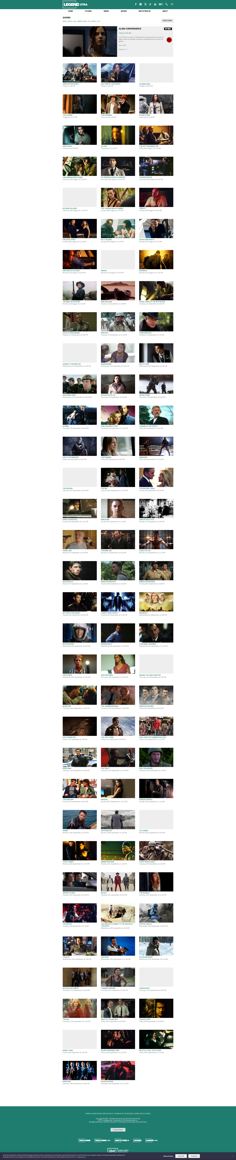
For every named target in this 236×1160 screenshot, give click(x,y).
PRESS (148, 1114)
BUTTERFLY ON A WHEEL (71, 613)
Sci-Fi (126, 49)
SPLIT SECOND (106, 239)
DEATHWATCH (68, 582)
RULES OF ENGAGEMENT (71, 333)
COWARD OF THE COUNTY (148, 426)
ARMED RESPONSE (107, 862)
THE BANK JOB (106, 550)
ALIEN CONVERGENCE (130, 28)
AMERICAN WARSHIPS (147, 582)
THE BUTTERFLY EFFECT (110, 613)
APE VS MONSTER (69, 737)
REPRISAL (104, 799)
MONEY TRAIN (68, 1050)
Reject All (181, 1156)
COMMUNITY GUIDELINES (124, 1114)
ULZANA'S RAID (144, 84)
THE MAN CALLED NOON (71, 302)
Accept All (194, 1156)
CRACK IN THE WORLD (70, 84)
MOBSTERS (67, 1081)
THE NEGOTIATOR (145, 177)
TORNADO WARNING (108, 988)
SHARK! (65, 830)
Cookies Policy (81, 1157)
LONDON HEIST (144, 988)
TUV (89, 21)
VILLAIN (104, 146)
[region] (118, 1156)
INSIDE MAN (67, 768)
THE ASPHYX (67, 924)
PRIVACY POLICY (108, 1114)
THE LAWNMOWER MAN (109, 706)
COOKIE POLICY (139, 1114)
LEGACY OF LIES (145, 550)
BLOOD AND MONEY (146, 957)
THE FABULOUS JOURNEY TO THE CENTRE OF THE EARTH (117, 925)
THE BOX (66, 1019)
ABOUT (165, 11)
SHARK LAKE (67, 550)
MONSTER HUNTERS (108, 582)
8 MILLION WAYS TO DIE (109, 426)
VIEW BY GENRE (167, 21)
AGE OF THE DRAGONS (71, 457)
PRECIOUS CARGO (69, 239)
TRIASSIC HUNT (145, 1019)
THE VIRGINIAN (106, 115)
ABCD (65, 21)
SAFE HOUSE (67, 146)
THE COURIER (67, 115)
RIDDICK (104, 270)
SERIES (106, 11)
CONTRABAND (106, 457)
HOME (70, 11)
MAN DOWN (105, 519)
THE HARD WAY (68, 799)
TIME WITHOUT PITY (146, 519)
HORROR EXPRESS (145, 799)
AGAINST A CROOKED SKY (72, 364)
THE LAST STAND (107, 737)
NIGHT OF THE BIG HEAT (109, 1019)
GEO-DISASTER (106, 830)
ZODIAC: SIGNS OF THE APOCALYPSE (152, 302)
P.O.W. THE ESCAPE (146, 768)
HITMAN (66, 426)
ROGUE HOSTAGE (107, 1081)
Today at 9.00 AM (125, 33)
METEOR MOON (68, 644)
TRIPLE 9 (142, 208)
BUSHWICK (143, 270)
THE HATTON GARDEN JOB (148, 146)
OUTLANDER (143, 830)
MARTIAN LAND (106, 302)
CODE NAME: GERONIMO (147, 644)
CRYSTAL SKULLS (145, 924)
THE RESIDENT (144, 893)
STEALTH (66, 957)
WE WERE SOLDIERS (70, 208)
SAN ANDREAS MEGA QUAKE (73, 177)
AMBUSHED (143, 457)
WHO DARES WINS (69, 395)
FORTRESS (105, 957)
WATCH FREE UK (144, 11)
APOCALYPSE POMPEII (70, 988)
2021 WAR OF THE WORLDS (110, 84)
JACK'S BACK (67, 675)
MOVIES (124, 11)
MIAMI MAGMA (106, 364)
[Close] (233, 1156)
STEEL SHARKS (68, 862)
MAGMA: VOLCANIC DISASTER (150, 675)
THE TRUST (105, 768)
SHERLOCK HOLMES (146, 706)
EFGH (70, 21)
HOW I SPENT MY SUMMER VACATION (152, 737)
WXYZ (94, 21)
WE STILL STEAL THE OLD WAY (150, 1050)
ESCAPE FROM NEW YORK (110, 1050)
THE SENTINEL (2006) (147, 488)
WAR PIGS (104, 333)
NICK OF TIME (144, 364)
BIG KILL (104, 893)
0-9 (99, 21)
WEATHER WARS (107, 675)
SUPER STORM (144, 395)
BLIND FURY (67, 706)
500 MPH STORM (69, 893)
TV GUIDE (88, 11)
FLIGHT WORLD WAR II (147, 862)
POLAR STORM (144, 115)
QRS (84, 21)
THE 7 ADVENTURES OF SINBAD (112, 208)
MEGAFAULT (143, 613)
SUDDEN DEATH (106, 644)
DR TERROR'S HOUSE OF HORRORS (113, 177)
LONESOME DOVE (145, 333)
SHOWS (66, 17)
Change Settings (118, 1129)
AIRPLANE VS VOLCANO (71, 270)
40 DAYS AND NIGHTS (146, 239)
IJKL (74, 21)
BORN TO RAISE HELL (70, 519)
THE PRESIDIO (68, 488)
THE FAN (104, 488)
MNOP (80, 21)
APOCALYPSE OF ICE (108, 395)
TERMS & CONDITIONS (93, 1114)
